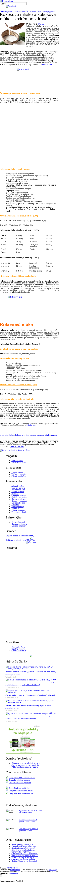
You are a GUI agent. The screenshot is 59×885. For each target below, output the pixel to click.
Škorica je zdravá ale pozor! (23, 848)
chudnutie (4, 435)
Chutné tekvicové (18, 651)
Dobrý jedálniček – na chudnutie (22, 777)
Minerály (14, 493)
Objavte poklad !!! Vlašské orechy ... (21, 536)
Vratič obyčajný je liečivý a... (23, 857)
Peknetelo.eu (12, 868)
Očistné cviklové (18, 649)
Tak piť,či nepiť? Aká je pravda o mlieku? (28, 830)
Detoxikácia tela (18, 490)
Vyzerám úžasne (18, 462)
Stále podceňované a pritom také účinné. (28, 820)
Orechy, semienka (18, 497)
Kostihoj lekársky (18, 526)
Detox (39, 11)
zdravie (54, 435)
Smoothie (15, 505)
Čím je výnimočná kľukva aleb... (24, 854)
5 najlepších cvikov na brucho (21, 791)
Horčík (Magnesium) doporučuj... (25, 861)
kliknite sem (47, 64)
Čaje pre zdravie (18, 488)
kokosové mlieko (37, 435)
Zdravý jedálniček (18, 476)
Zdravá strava (17, 472)
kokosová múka (21, 435)
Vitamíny (15, 508)
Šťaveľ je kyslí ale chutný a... (23, 850)
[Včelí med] (31, 542)
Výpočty (51, 11)
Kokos (41, 24)
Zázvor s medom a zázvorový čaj (25, 765)
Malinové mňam (18, 647)
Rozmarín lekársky (19, 524)
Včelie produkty (17, 507)
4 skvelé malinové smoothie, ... (24, 859)
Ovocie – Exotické (19, 501)
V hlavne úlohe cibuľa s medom (24, 767)
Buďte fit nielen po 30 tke (19, 788)
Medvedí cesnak (18, 522)
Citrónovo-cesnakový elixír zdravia (25, 763)
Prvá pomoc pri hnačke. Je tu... (24, 856)
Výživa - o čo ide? (18, 474)
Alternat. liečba (17, 486)
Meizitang (53, 870)
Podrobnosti (13, 873)
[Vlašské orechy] (31, 538)
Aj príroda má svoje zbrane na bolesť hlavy (30, 811)
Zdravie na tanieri (19, 11)
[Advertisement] (29, 135)
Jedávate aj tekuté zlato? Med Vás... (21, 540)
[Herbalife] (31, 656)
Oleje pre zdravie (18, 495)
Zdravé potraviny (18, 510)
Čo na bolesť (31, 11)
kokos (11, 435)
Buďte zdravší (17, 461)
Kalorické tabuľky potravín (19, 780)
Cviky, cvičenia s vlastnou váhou (22, 793)
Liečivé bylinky (17, 492)
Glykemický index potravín (20, 783)
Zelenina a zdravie (19, 512)
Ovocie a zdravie (18, 499)
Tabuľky (45, 11)
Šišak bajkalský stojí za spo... (24, 844)
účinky (47, 435)
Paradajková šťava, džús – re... (24, 846)
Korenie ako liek (18, 503)
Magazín (8, 11)
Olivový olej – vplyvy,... (21, 852)
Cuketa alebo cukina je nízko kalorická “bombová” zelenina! (30, 695)
